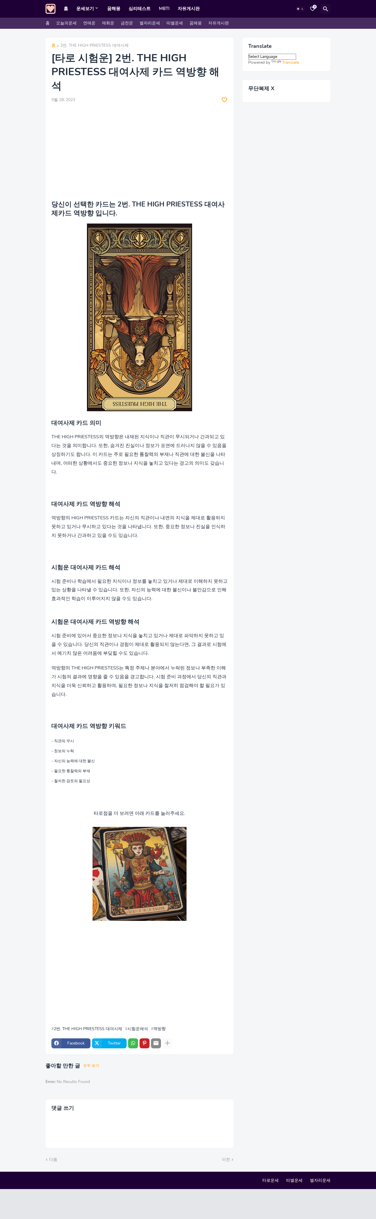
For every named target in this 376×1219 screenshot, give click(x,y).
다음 (53, 1159)
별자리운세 (150, 23)
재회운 (108, 23)
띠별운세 (175, 23)
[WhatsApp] (133, 1043)
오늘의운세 (66, 23)
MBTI (164, 8)
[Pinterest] (145, 1043)
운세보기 (85, 8)
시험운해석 (137, 1029)
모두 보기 (91, 1065)
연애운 (89, 23)
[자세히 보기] (167, 1043)
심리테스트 (140, 8)
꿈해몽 (113, 8)
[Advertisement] (139, 151)
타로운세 (270, 1180)
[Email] (156, 1043)
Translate (290, 62)
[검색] (325, 9)
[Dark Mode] (300, 9)
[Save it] (224, 100)
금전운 (127, 23)
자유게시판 (189, 8)
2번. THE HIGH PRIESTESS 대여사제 (94, 45)
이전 (226, 1159)
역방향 (159, 1029)
